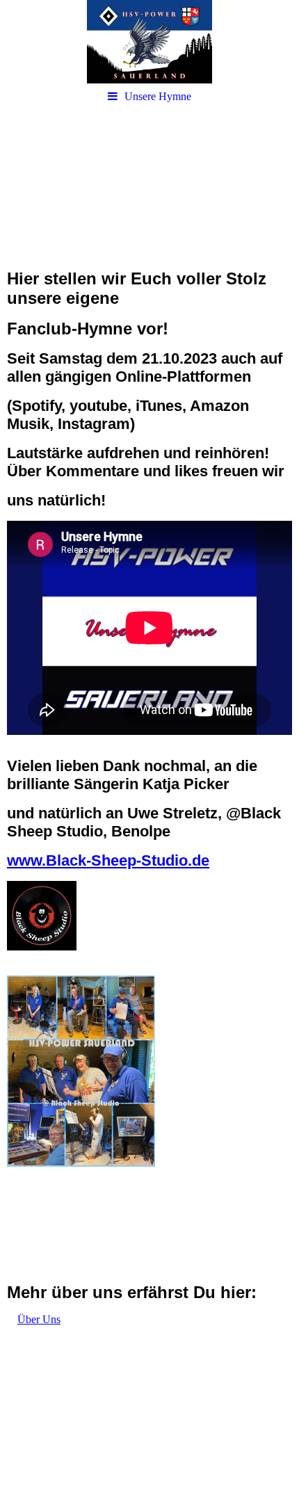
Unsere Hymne (157, 96)
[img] (149, 41)
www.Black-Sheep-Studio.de (108, 860)
